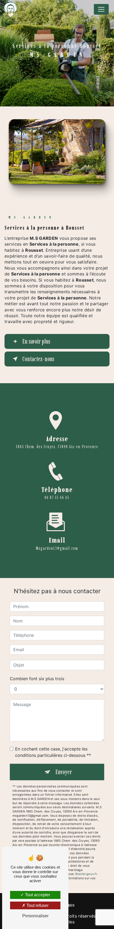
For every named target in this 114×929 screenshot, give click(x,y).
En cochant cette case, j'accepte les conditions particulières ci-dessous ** (53, 752)
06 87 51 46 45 (57, 497)
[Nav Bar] (101, 9)
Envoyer (63, 772)
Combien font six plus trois (37, 678)
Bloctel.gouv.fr (86, 874)
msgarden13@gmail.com (57, 548)
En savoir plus (36, 341)
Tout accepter (37, 895)
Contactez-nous (38, 359)
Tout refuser (37, 905)
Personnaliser (35, 916)
